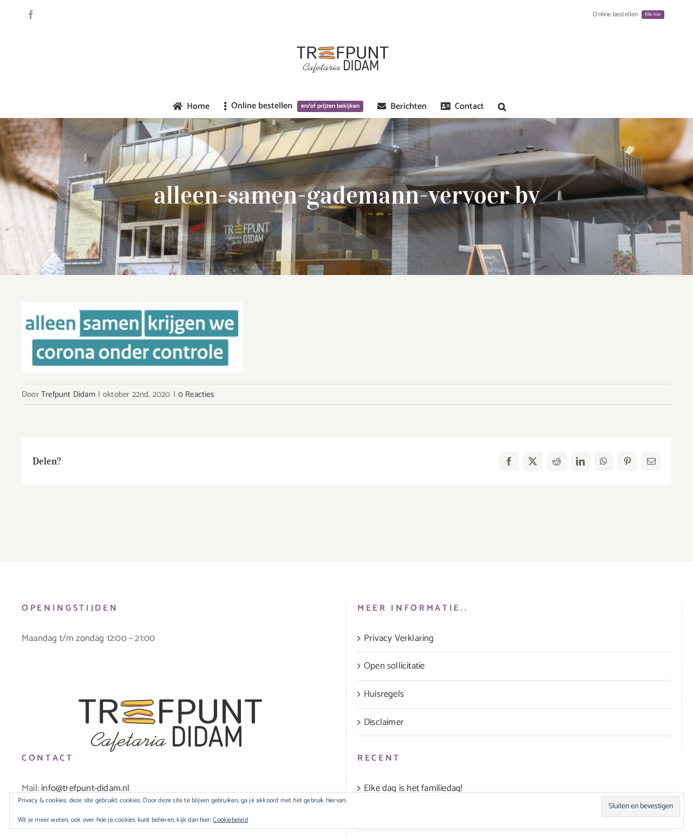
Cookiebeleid (230, 820)
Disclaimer (384, 722)
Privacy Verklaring (399, 638)
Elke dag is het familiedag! (413, 788)
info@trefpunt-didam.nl (85, 788)
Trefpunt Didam (68, 394)
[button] (502, 106)
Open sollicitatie (394, 665)
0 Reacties (196, 394)
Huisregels (384, 694)
